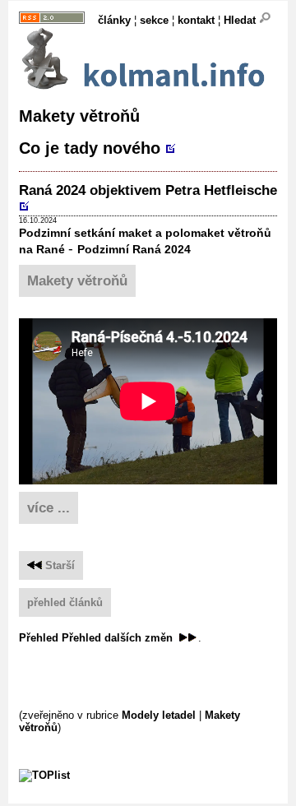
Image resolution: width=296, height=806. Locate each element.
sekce (154, 20)
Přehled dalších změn (119, 638)
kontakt (196, 20)
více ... (48, 508)
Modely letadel (159, 715)
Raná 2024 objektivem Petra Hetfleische (148, 190)
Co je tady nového (92, 148)
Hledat (241, 20)
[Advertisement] (157, 675)
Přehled (38, 638)
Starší (58, 565)
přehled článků (65, 602)
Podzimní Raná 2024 (134, 249)
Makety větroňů (77, 281)
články (114, 20)
